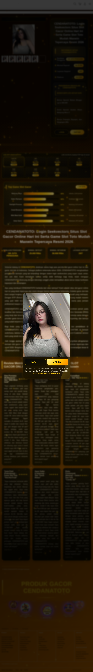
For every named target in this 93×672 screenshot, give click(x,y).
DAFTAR (57, 362)
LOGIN (35, 362)
